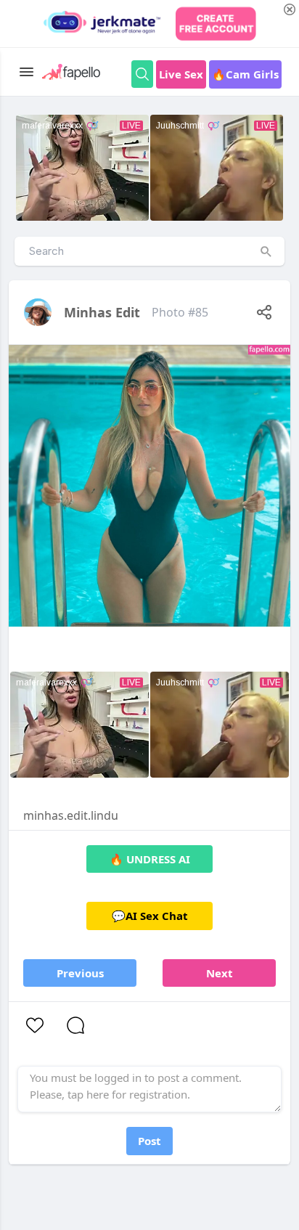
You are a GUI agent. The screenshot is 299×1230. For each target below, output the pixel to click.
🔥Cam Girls (245, 74)
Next (219, 973)
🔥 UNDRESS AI (150, 859)
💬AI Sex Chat (150, 915)
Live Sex (181, 74)
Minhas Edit (102, 312)
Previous (80, 973)
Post (149, 1140)
